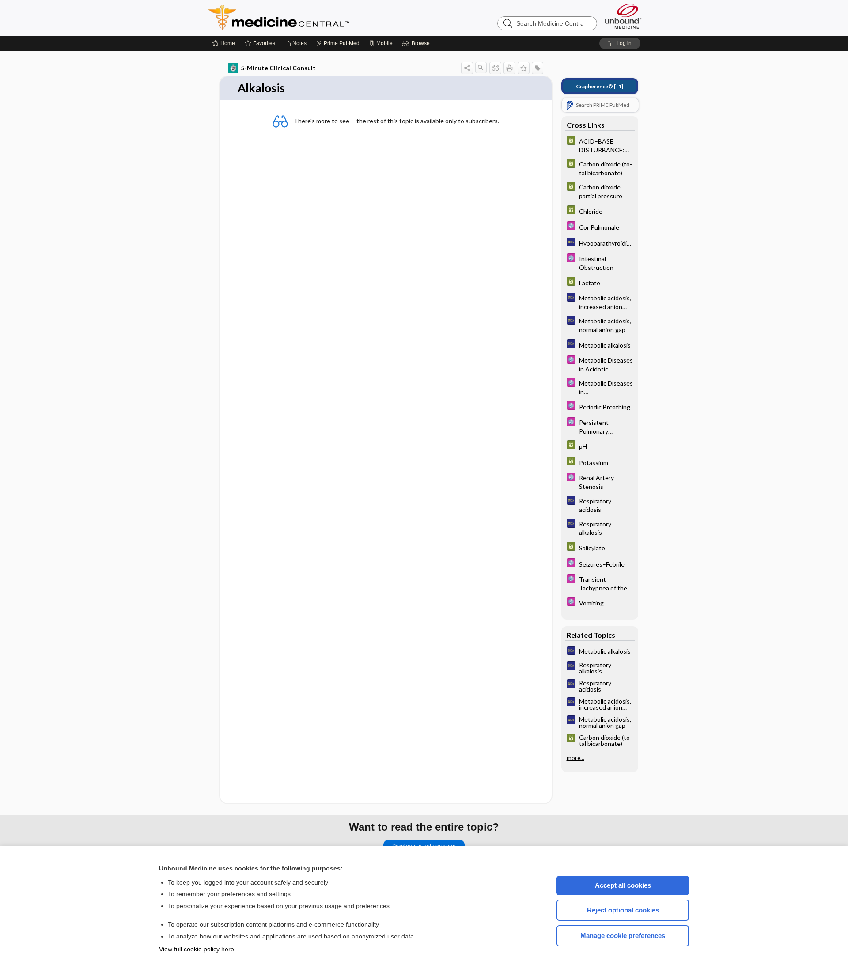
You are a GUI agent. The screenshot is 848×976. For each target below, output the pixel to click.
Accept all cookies (623, 885)
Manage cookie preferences (622, 935)
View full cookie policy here (196, 949)
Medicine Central (318, 17)
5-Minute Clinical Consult (278, 68)
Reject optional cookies (623, 910)
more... (575, 757)
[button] (417, 43)
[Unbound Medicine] (623, 16)
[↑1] (599, 86)
